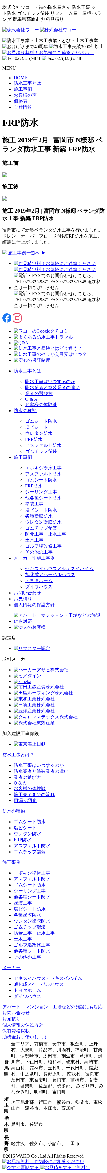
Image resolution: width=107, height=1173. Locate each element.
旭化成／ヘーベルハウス (50, 574)
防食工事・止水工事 (45, 534)
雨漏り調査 (25, 800)
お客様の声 (25, 95)
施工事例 (23, 89)
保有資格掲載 (16, 1030)
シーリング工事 (41, 491)
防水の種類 (25, 410)
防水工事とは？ (18, 754)
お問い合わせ (27, 592)
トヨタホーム (39, 580)
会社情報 (23, 107)
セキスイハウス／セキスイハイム (59, 568)
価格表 (20, 101)
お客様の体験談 (41, 404)
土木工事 (34, 540)
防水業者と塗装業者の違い (52, 387)
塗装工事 (34, 503)
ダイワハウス (39, 586)
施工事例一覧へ (26, 252)
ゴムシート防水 (41, 421)
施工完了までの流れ (34, 794)
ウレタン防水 (39, 433)
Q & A (31, 399)
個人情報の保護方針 (34, 604)
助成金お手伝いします (25, 1036)
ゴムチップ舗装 (41, 451)
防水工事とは (27, 83)
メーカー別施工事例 (34, 558)
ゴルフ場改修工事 (43, 546)
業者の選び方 (39, 393)
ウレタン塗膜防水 (43, 522)
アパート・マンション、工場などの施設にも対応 (52, 1006)
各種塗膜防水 (39, 516)
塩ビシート (36, 427)
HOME (20, 77)
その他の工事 (39, 552)
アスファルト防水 (43, 445)
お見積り (23, 598)
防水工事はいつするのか (50, 381)
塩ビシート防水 (41, 509)
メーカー (11, 967)
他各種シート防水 (43, 497)
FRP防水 (34, 439)
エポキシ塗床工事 (43, 467)
